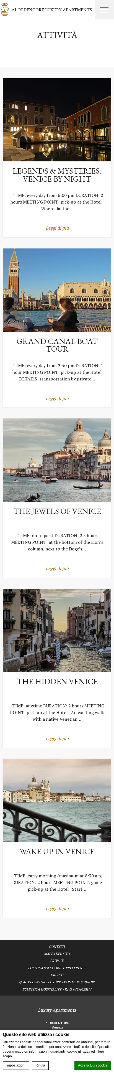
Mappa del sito (57, 954)
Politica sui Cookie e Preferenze (57, 968)
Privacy (57, 961)
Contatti (57, 946)
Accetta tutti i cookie (93, 1065)
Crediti (57, 975)
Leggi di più (57, 228)
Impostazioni (15, 1065)
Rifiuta (40, 1065)
